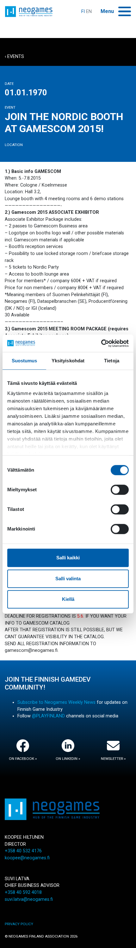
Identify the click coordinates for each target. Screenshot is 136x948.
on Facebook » (23, 758)
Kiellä (68, 599)
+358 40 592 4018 (23, 892)
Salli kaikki (68, 557)
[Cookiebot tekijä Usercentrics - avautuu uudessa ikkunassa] (101, 343)
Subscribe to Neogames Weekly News (56, 702)
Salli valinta (68, 578)
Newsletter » (113, 758)
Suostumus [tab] (24, 360)
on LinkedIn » (68, 758)
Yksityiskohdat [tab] (68, 360)
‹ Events (14, 56)
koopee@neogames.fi (27, 858)
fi (83, 11)
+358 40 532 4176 (23, 851)
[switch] (120, 490)
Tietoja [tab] (111, 360)
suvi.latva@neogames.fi (29, 899)
